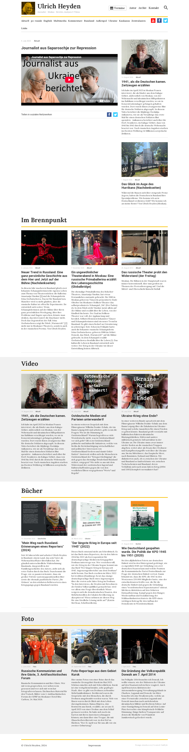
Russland (89, 20)
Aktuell (25, 20)
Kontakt (154, 8)
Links (24, 28)
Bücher (32, 491)
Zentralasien (139, 20)
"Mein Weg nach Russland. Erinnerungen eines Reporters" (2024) (42, 546)
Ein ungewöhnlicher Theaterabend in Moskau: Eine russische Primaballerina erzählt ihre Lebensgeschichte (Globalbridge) (93, 279)
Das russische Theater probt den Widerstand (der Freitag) (144, 274)
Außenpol (101, 20)
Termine (119, 8)
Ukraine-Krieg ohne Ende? (139, 416)
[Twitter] (165, 20)
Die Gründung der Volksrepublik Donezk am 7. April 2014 (143, 672)
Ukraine (113, 20)
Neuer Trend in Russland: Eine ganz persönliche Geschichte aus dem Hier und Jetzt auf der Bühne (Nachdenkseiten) (44, 277)
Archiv (142, 8)
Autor (132, 8)
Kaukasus (124, 20)
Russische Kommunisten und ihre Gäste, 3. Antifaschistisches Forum (44, 674)
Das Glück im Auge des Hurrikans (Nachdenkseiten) (141, 186)
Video (29, 363)
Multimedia (60, 20)
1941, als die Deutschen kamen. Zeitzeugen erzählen (143, 83)
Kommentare (75, 20)
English (48, 20)
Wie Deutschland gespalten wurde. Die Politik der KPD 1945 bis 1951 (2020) (143, 551)
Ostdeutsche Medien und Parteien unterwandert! (88, 417)
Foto (27, 619)
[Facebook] (159, 20)
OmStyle (164, 745)
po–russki (36, 20)
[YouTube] (153, 20)
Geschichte (42, 539)
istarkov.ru (146, 745)
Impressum (94, 745)
